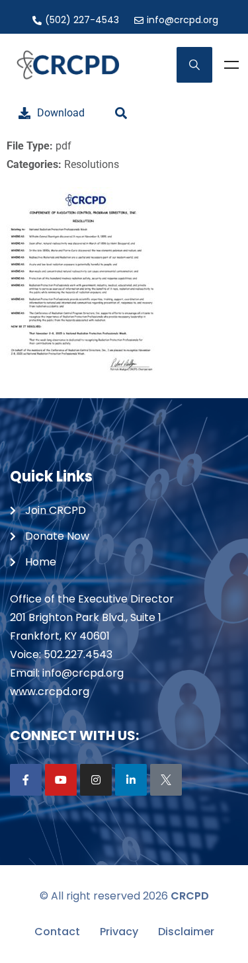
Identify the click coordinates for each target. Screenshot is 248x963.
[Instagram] (96, 780)
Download (61, 112)
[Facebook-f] (26, 780)
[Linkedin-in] (131, 780)
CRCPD (190, 895)
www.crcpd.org (49, 691)
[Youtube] (61, 780)
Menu (231, 64)
